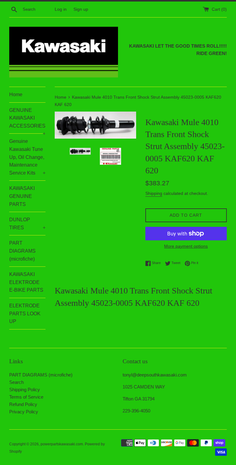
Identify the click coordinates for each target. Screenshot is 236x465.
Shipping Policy (24, 389)
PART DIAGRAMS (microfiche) (22, 250)
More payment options (186, 246)
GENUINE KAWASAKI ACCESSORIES (27, 121)
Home (15, 94)
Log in (61, 9)
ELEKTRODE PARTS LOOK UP (25, 313)
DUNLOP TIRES (27, 223)
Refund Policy (23, 404)
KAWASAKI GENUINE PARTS (22, 196)
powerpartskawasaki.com (62, 444)
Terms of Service (26, 397)
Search (16, 382)
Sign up (80, 9)
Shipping (153, 193)
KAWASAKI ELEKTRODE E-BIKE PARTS (26, 282)
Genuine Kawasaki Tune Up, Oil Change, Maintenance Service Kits (27, 157)
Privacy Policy (23, 411)
